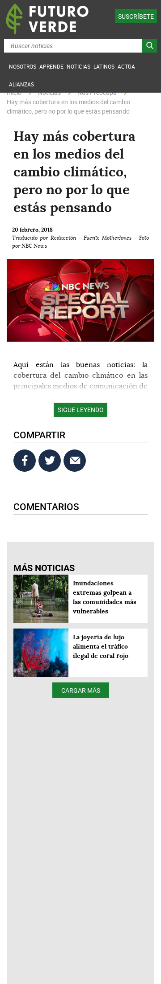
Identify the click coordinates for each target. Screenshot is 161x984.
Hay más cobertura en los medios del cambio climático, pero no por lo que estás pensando (68, 106)
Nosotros (22, 66)
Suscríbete (136, 16)
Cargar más (80, 690)
